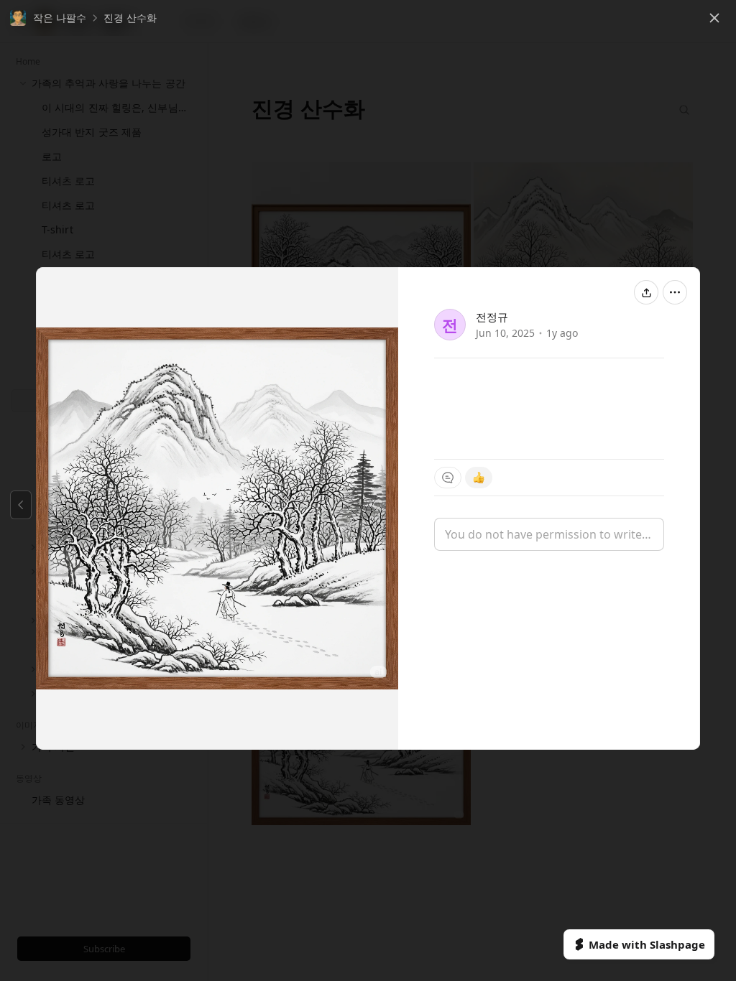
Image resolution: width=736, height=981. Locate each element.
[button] (48, 18)
